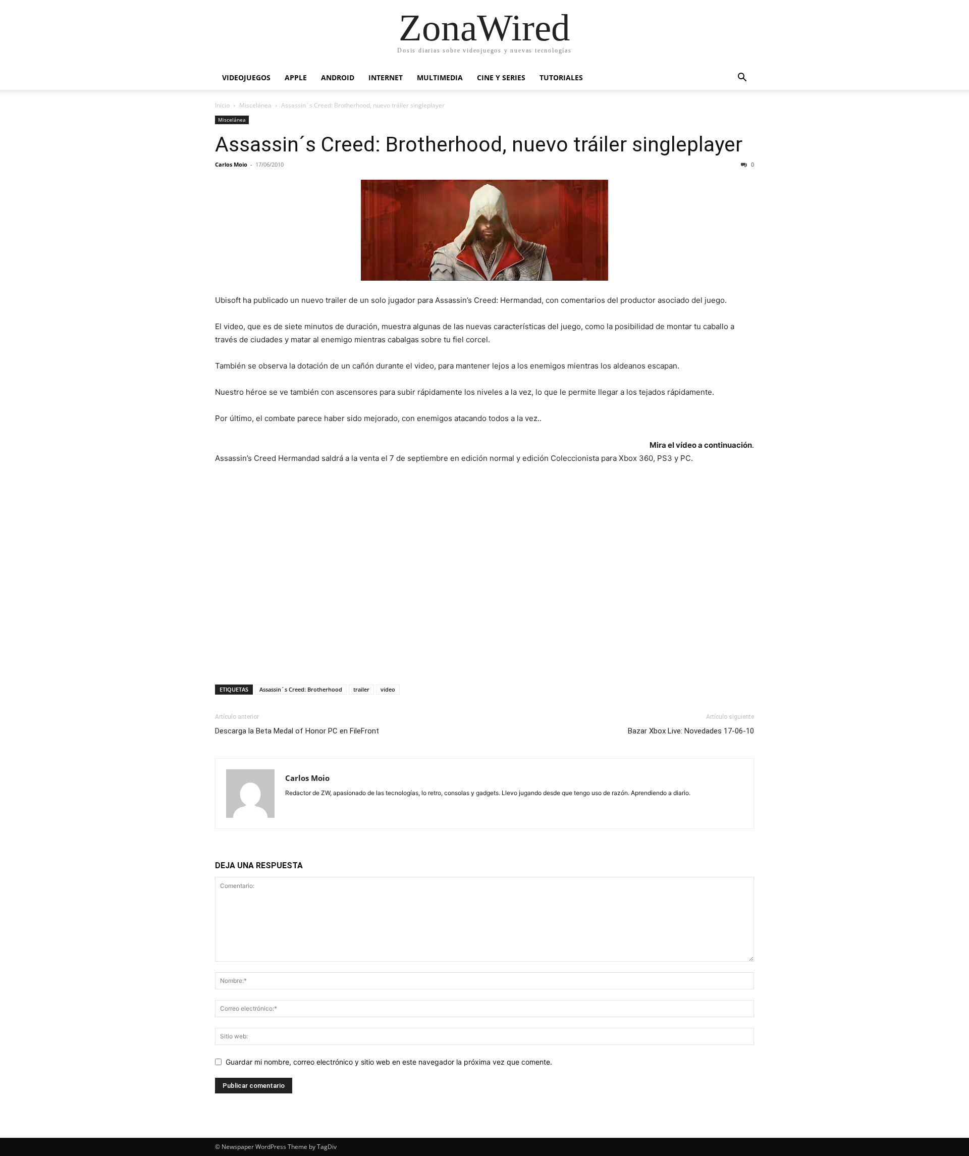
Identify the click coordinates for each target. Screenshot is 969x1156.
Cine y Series (501, 77)
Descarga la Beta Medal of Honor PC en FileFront (297, 730)
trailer (361, 689)
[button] (742, 78)
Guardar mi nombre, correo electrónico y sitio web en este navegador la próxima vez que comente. (389, 1062)
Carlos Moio (231, 164)
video (388, 689)
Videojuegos (246, 77)
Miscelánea (255, 105)
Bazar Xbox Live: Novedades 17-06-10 (691, 730)
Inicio (222, 105)
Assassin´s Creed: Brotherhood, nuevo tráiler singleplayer (478, 144)
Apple (296, 77)
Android (337, 77)
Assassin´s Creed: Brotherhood (300, 689)
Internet (385, 77)
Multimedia (440, 77)
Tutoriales (561, 77)
